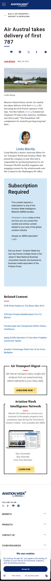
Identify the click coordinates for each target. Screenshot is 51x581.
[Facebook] (8, 506)
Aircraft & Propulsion (19, 16)
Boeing (34, 105)
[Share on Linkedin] (20, 52)
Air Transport (22, 14)
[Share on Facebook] (37, 52)
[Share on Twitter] (28, 52)
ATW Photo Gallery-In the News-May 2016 (24, 306)
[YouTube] (13, 506)
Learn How (24, 469)
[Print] (46, 52)
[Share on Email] (11, 52)
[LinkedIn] (18, 506)
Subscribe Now (24, 390)
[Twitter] (3, 506)
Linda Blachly (9, 61)
